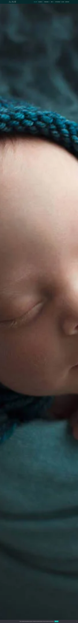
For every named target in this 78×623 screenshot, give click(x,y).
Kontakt (67, 1)
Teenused (46, 1)
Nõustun (56, 621)
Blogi (63, 1)
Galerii (40, 1)
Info (52, 1)
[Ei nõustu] (76, 621)
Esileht (35, 1)
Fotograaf (57, 1)
